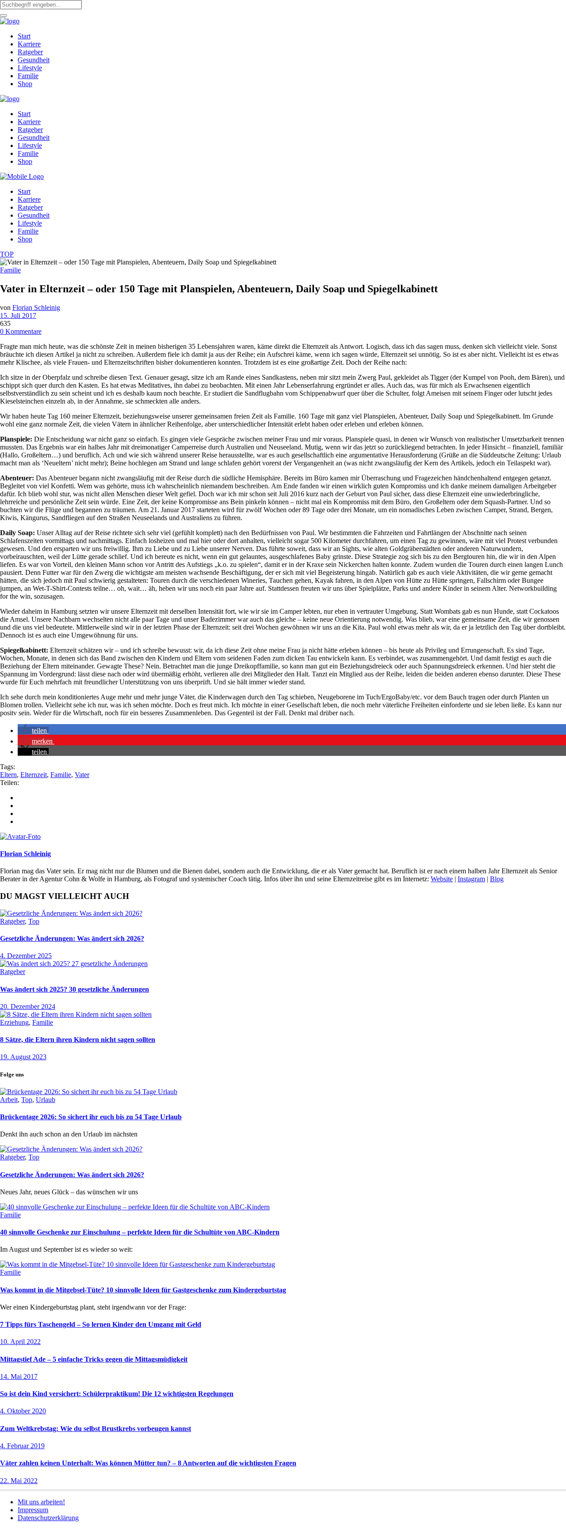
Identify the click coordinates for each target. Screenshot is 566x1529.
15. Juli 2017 (18, 315)
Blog (497, 879)
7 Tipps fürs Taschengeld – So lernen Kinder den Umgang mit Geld (100, 1324)
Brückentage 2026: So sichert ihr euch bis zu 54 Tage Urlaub (91, 1117)
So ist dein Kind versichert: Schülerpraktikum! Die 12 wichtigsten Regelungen (116, 1393)
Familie (10, 270)
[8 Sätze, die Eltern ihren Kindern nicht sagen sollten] (76, 1014)
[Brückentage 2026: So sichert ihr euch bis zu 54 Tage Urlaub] (88, 1091)
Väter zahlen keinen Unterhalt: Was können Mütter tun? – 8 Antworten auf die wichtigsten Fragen (148, 1463)
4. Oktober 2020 (23, 1411)
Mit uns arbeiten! (41, 1502)
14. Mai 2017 (19, 1376)
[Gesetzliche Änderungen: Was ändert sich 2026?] (71, 913)
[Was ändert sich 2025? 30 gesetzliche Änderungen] (74, 963)
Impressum (33, 1510)
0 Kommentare (21, 331)
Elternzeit (33, 774)
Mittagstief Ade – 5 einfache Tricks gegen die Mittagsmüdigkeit (93, 1359)
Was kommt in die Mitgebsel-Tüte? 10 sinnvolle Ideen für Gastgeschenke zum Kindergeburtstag (143, 1290)
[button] (33, 730)
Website (442, 879)
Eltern (8, 774)
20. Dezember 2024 (27, 1006)
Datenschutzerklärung (48, 1517)
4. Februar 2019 (22, 1446)
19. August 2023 (23, 1057)
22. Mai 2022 (19, 1480)
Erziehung (14, 1022)
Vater (82, 774)
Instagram (471, 879)
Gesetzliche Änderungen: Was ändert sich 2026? (72, 938)
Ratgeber (12, 921)
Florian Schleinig (36, 307)
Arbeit (9, 1099)
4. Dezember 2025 (26, 955)
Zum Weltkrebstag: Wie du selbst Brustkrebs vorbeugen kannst (95, 1428)
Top (33, 921)
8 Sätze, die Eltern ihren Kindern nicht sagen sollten (77, 1039)
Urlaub (45, 1099)
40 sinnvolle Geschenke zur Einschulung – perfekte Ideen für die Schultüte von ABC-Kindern (139, 1232)
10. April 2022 (20, 1341)
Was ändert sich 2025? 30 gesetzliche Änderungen (74, 989)
